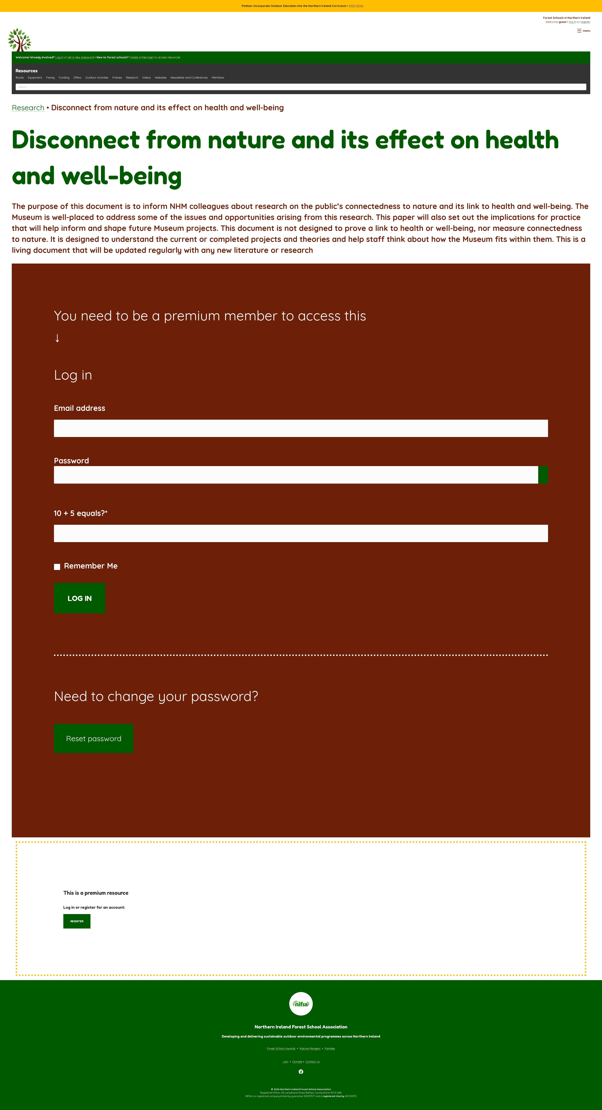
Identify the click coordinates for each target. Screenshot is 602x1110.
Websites (160, 77)
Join (285, 1062)
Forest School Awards (281, 1048)
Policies (117, 77)
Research (132, 77)
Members (218, 77)
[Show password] (543, 474)
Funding (64, 77)
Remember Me (90, 565)
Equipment (35, 77)
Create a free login (141, 57)
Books (20, 77)
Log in (59, 57)
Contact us (313, 1062)
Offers (77, 77)
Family (50, 77)
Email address (79, 408)
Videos (146, 77)
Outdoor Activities (96, 77)
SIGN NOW (356, 6)
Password (71, 460)
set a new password (81, 57)
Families (330, 1048)
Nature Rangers (310, 1048)
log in (572, 22)
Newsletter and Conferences (189, 77)
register (585, 22)
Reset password (93, 738)
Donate (297, 1062)
